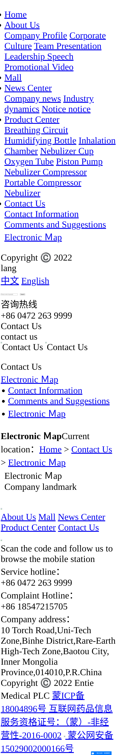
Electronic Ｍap (33, 237)
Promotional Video (38, 67)
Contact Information (41, 214)
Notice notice (66, 109)
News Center (28, 88)
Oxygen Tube (29, 161)
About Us (22, 25)
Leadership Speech (38, 56)
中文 (10, 281)
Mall (13, 77)
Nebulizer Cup (67, 151)
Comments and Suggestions (55, 224)
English (35, 281)
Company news (32, 98)
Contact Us (24, 203)
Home (15, 14)
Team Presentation (67, 46)
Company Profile (35, 35)
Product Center (31, 119)
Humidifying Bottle (40, 140)
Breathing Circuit (36, 130)
